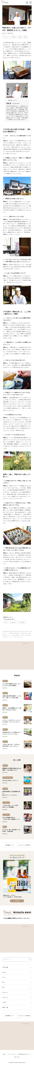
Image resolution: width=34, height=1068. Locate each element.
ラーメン (6, 37)
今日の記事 (5, 967)
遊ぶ (3, 987)
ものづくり (5, 997)
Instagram (12, 622)
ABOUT (4, 1054)
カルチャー (5, 992)
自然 (20, 37)
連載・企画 (5, 1007)
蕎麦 (25, 37)
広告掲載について (9, 845)
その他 (4, 1002)
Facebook (22, 622)
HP (5, 622)
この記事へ (17, 900)
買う (3, 982)
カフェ (4, 977)
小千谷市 (13, 37)
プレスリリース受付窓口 (24, 845)
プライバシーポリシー (12, 1054)
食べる (4, 972)
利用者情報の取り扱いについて (24, 1054)
